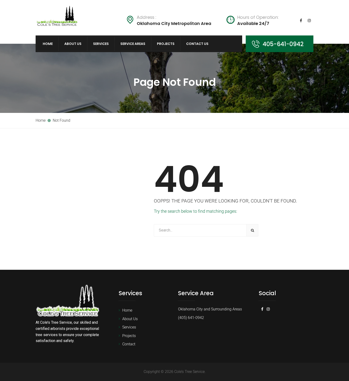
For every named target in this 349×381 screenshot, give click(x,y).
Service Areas (132, 43)
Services (101, 43)
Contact (128, 344)
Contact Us (197, 43)
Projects (165, 43)
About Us (72, 43)
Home (48, 43)
